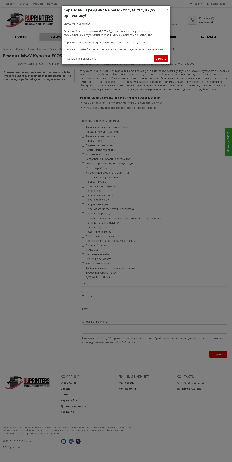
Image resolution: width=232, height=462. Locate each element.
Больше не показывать (81, 58)
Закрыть (161, 58)
